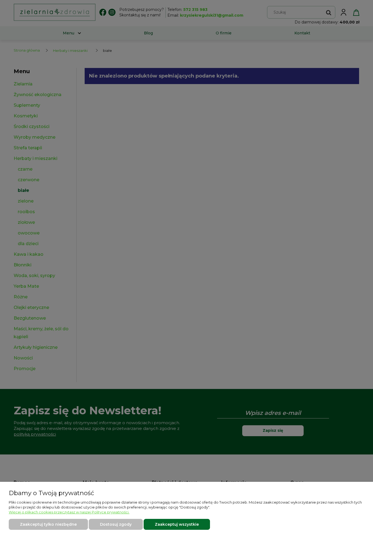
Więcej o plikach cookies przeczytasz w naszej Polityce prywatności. (69, 512)
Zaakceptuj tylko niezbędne (48, 524)
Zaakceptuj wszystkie (177, 524)
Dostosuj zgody (116, 524)
